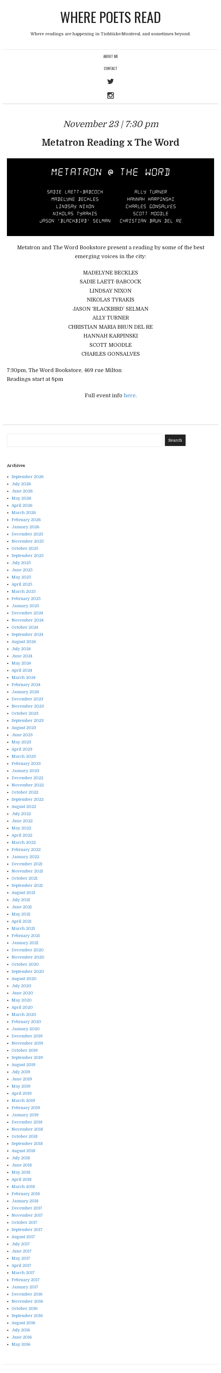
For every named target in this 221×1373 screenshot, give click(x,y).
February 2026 (26, 519)
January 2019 (25, 1115)
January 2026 (25, 527)
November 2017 (27, 1215)
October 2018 (24, 1136)
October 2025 (25, 548)
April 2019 (22, 1093)
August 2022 (24, 806)
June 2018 (22, 1165)
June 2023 (22, 735)
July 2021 (21, 899)
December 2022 (27, 778)
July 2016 (21, 1330)
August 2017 (23, 1236)
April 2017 (21, 1265)
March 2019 (23, 1100)
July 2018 (21, 1158)
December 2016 (27, 1294)
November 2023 (28, 706)
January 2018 (25, 1201)
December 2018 (27, 1122)
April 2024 (22, 670)
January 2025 (25, 605)
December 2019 (27, 1036)
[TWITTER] (110, 82)
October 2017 (24, 1222)
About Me (110, 56)
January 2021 (25, 942)
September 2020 (28, 971)
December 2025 (27, 534)
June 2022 (22, 821)
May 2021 (21, 914)
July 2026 (21, 484)
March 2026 (24, 512)
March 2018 (23, 1186)
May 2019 (21, 1086)
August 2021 (23, 892)
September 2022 (27, 799)
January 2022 (25, 856)
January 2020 (26, 1029)
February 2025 (26, 598)
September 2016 (27, 1315)
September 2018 (27, 1143)
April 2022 (22, 835)
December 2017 (27, 1208)
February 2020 (26, 1021)
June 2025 (22, 570)
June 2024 (22, 656)
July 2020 (21, 986)
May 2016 (21, 1344)
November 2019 (27, 1043)
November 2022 (28, 785)
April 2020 (22, 1007)
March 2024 (23, 677)
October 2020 (25, 964)
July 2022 (21, 813)
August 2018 (23, 1150)
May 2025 (21, 577)
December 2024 (27, 613)
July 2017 (21, 1244)
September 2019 (27, 1057)
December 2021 (27, 864)
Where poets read (110, 17)
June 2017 (22, 1251)
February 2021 (26, 935)
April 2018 (21, 1179)
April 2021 (21, 921)
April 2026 (22, 505)
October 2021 (24, 878)
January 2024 (25, 692)
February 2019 (26, 1107)
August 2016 (23, 1323)
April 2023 (22, 749)
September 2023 (27, 720)
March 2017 (23, 1272)
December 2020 (28, 950)
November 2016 (27, 1301)
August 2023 (24, 727)
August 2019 (23, 1064)
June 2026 (22, 491)
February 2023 (26, 763)
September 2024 (27, 634)
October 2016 (25, 1308)
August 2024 (24, 641)
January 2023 (25, 770)
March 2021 (23, 928)
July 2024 (21, 648)
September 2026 (28, 476)
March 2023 (24, 756)
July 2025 (21, 562)
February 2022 (26, 849)
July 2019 (21, 1072)
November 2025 (28, 541)
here (130, 395)
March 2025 (24, 591)
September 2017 (27, 1229)
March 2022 (24, 842)
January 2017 (25, 1287)
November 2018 (27, 1129)
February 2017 (26, 1279)
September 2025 (27, 555)
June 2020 (22, 993)
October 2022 (25, 792)
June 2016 (22, 1337)
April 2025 (22, 584)
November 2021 (27, 871)
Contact (110, 68)
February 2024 (26, 684)
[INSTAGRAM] (110, 96)
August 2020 (24, 978)
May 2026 (21, 498)
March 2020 (24, 1014)
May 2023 (21, 742)
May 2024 (21, 663)
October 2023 (25, 713)
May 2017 (21, 1258)
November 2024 (27, 620)
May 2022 (21, 828)
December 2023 (27, 699)
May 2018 (21, 1172)
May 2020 (22, 1000)
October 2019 (25, 1050)
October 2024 (25, 627)
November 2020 (28, 957)
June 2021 (22, 907)
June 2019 (22, 1079)
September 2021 (27, 885)
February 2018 (26, 1193)
